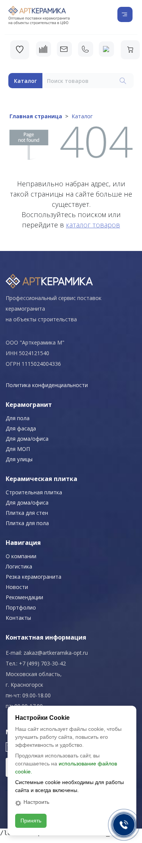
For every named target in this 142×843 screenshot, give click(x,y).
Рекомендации (24, 597)
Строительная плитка (34, 492)
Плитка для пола (27, 523)
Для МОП (18, 448)
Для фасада (21, 428)
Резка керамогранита (33, 576)
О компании (21, 556)
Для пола (18, 418)
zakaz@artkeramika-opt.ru (55, 652)
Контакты (18, 617)
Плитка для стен (27, 512)
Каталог (25, 80)
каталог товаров (93, 224)
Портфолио (21, 607)
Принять (30, 821)
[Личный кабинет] (106, 49)
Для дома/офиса (27, 438)
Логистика (19, 566)
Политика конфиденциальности (47, 385)
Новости (17, 587)
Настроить (36, 802)
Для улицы (19, 459)
